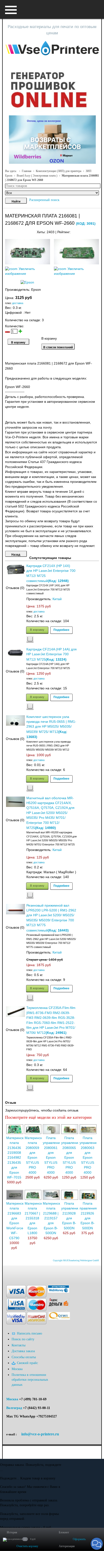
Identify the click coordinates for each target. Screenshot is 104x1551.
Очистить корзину (27, 1546)
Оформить (79, 1539)
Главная (26, 171)
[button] (97, 1544)
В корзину (37, 629)
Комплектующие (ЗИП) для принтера (58, 171)
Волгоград (14, 1408)
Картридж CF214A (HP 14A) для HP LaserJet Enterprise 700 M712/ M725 (51, 654)
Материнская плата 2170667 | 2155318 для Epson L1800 (35, 1218)
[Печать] (98, 231)
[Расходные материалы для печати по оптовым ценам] (52, 48)
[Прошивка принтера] (8, 1273)
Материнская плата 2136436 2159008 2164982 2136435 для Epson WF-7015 (16, 1157)
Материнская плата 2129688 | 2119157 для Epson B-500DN (53, 1218)
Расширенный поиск (44, 200)
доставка (17, 303)
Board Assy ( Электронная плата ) (37, 175)
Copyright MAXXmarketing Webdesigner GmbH (76, 1260)
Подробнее (61, 629)
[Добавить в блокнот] (30, 639)
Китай (57, 599)
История (12, 1532)
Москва (12, 1399)
